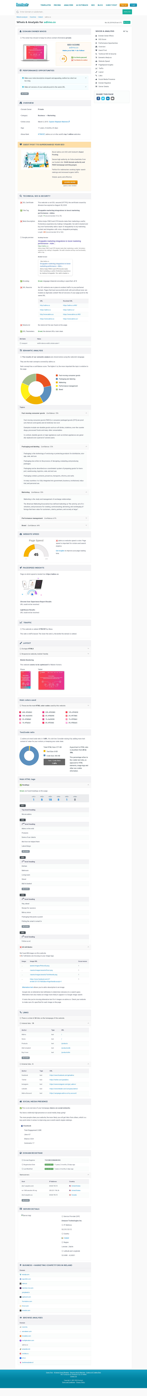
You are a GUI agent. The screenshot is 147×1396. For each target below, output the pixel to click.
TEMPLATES (45, 5)
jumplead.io (26, 1292)
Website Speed (104, 61)
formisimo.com (27, 1301)
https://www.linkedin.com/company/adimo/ (64, 1089)
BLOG (100, 5)
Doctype (27, 649)
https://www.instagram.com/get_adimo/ (63, 1084)
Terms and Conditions (68, 1382)
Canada (74, 1195)
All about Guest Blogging (61, 1372)
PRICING (57, 5)
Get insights (60, 551)
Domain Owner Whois (106, 36)
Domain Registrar (104, 83)
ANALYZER (68, 5)
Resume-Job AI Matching (77, 1372)
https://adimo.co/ (68, 310)
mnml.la (24, 1327)
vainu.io (24, 1283)
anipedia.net (26, 1349)
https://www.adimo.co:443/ (72, 314)
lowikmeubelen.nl (27, 1362)
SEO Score (102, 39)
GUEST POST (111, 5)
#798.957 (41, 134)
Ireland (66, 1238)
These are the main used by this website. (43, 706)
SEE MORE (25, 93)
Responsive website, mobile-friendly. (34, 654)
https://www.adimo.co (47, 319)
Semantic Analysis (105, 58)
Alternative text (27, 987)
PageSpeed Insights (105, 65)
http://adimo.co (45, 305)
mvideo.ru (25, 1353)
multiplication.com (28, 1340)
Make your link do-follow (73, 50)
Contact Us (73, 1376)
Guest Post (103, 50)
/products (64, 1043)
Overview (102, 47)
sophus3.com (26, 1297)
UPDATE (127, 22)
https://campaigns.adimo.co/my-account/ (63, 1093)
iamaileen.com (27, 1331)
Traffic (101, 68)
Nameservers (24, 1175)
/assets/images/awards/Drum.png (41, 970)
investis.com (26, 1310)
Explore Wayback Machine (58, 122)
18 (50, 799)
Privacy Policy (80, 1382)
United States (76, 1186)
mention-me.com (27, 1288)
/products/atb (65, 1048)
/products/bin (65, 1052)
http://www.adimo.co (47, 314)
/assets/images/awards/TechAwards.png (43, 974)
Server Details (104, 86)
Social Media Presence (106, 79)
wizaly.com (25, 1274)
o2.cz (24, 1358)
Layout (101, 72)
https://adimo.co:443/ (70, 305)
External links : (26, 1064)
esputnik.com (26, 1279)
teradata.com (26, 1336)
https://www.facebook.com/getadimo (62, 1075)
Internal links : (27, 1023)
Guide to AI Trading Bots (93, 1372)
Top (126, 31)
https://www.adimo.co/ (70, 319)
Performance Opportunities (108, 43)
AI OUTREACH (82, 5)
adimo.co (73, 47)
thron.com (25, 1306)
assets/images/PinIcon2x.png (39, 966)
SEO (93, 5)
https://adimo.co (45, 310)
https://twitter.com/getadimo (59, 1080)
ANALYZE (127, 12)
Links (100, 76)
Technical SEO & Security (107, 54)
